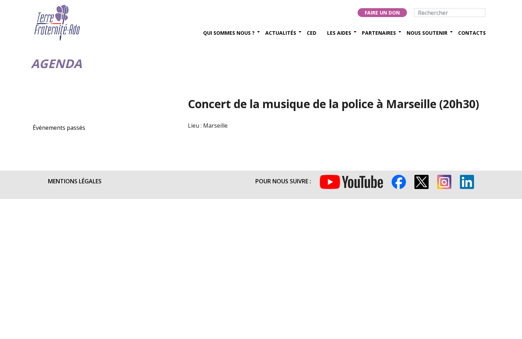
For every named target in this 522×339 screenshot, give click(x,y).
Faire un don (382, 12)
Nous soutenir (427, 32)
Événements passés (59, 128)
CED (311, 32)
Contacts (472, 32)
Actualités (280, 32)
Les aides (339, 32)
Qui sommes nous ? (229, 32)
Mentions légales (75, 181)
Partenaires (379, 32)
